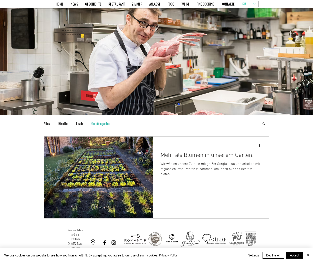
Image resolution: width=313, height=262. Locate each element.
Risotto (62, 123)
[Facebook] (105, 243)
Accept (294, 255)
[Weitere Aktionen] (260, 145)
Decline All (273, 255)
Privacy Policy (168, 255)
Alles (47, 123)
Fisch (79, 123)
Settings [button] (253, 255)
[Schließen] (307, 255)
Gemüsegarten (100, 123)
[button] (264, 124)
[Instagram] (114, 243)
